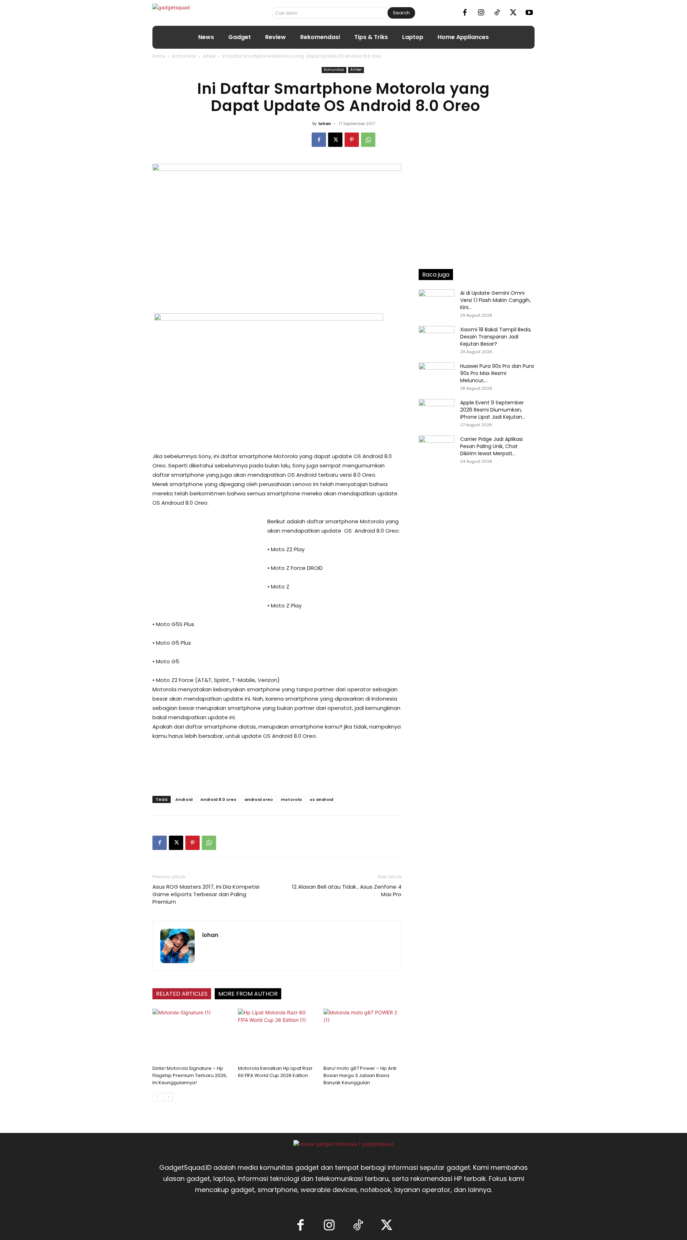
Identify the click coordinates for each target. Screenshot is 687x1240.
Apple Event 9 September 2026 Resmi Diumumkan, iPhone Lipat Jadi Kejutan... (492, 409)
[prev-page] (156, 1096)
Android (184, 799)
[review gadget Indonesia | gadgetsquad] (343, 1144)
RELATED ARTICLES (182, 994)
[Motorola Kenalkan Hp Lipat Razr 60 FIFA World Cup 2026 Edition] (277, 1035)
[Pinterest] (352, 140)
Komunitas (184, 56)
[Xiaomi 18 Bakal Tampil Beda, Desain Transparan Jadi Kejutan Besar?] (436, 338)
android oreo (258, 799)
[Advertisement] (206, 565)
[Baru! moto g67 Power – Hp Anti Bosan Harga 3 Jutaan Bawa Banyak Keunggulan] (362, 1035)
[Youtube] (529, 13)
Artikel (209, 56)
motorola (291, 799)
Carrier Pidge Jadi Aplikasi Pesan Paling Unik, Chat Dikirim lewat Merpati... (491, 446)
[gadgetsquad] (193, 13)
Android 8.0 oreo (218, 799)
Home (158, 56)
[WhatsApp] (368, 140)
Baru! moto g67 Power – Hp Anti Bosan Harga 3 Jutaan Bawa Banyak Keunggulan (359, 1075)
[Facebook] (464, 13)
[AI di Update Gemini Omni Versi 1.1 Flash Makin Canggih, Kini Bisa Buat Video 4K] (436, 301)
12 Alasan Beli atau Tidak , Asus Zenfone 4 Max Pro (346, 890)
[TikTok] (497, 13)
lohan (324, 123)
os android (321, 799)
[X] (513, 13)
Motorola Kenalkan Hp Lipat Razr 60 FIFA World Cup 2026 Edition (275, 1072)
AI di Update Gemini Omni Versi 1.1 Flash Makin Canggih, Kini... (495, 300)
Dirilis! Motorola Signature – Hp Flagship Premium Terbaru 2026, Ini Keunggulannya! (189, 1075)
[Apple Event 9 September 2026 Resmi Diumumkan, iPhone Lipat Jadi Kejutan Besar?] (436, 411)
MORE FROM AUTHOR (248, 994)
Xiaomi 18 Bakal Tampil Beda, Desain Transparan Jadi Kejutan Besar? (495, 336)
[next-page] (168, 1096)
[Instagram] (481, 13)
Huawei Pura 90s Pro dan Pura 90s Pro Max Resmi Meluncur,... (497, 373)
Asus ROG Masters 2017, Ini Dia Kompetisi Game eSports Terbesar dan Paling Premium (205, 894)
